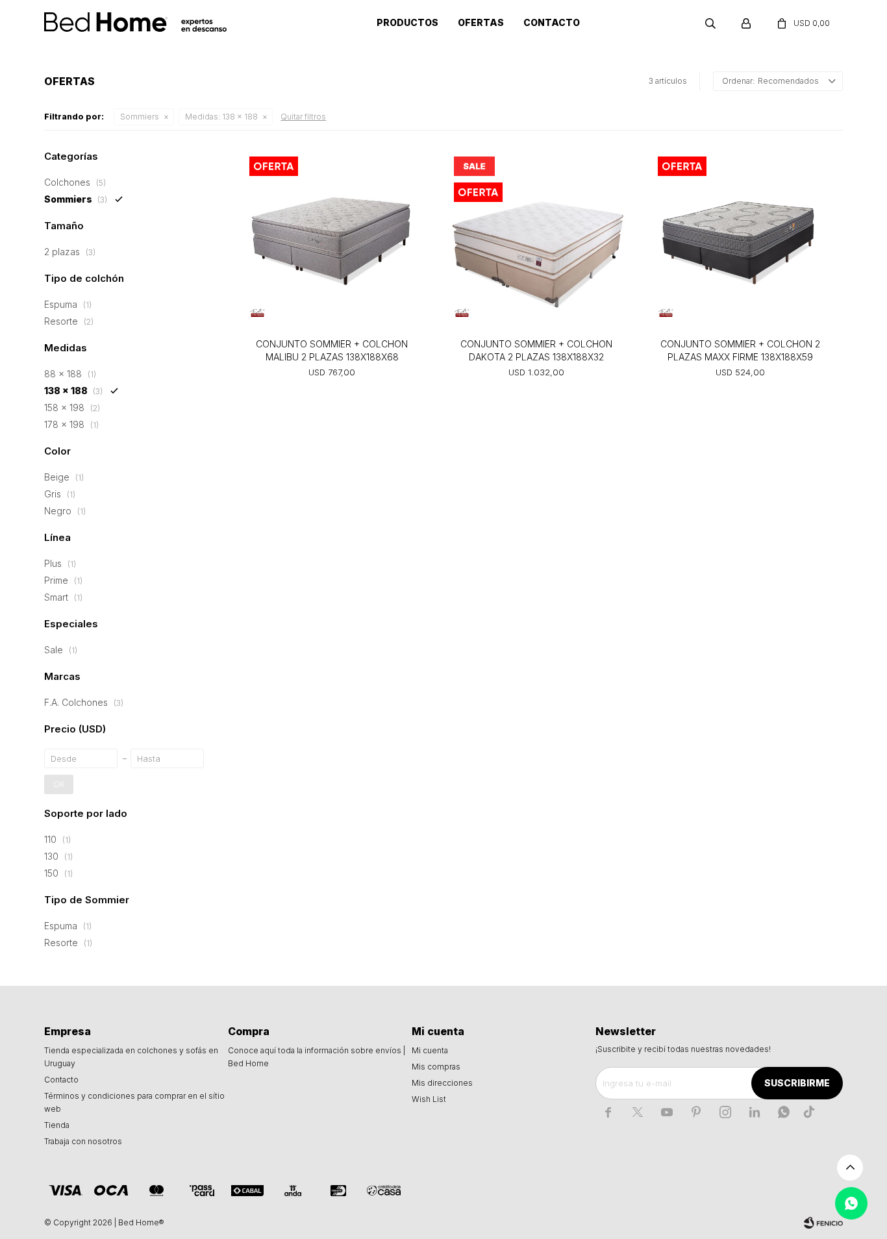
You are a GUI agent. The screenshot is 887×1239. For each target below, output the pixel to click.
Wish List (429, 1099)
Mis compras (436, 1066)
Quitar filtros (303, 116)
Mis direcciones (442, 1083)
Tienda (56, 1125)
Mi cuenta (430, 1050)
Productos (407, 22)
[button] (710, 22)
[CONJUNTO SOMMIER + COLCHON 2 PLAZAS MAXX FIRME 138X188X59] (740, 239)
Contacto (551, 22)
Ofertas (481, 22)
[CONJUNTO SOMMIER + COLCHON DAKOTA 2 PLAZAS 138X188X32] (536, 239)
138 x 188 (221, 116)
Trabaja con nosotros (83, 1141)
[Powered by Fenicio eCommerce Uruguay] (823, 1223)
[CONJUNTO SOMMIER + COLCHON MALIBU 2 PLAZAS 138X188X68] (332, 239)
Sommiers (139, 116)
